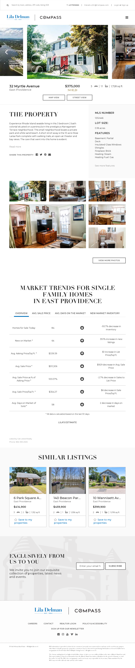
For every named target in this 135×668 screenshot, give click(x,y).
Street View (79, 97)
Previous (6, 52)
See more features (105, 165)
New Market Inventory (105, 313)
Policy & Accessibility (95, 623)
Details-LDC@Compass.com (96, 5)
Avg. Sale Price (41, 313)
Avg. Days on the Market (70, 313)
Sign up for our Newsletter (67, 629)
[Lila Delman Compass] (37, 17)
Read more (15, 146)
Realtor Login (68, 623)
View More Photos (109, 260)
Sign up (125, 5)
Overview (21, 313)
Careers (32, 623)
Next (128, 52)
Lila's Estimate (67, 422)
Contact (48, 623)
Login (116, 5)
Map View (54, 97)
